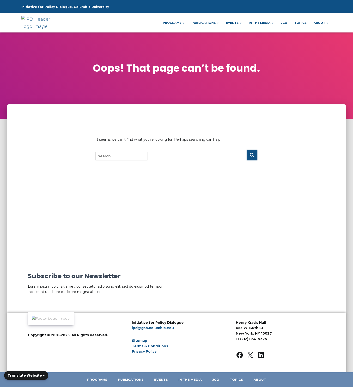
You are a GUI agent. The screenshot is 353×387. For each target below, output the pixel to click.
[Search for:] (171, 159)
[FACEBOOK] (239, 355)
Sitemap (139, 340)
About (320, 23)
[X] (250, 355)
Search (317, 9)
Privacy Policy (144, 351)
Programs (172, 23)
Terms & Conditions (150, 346)
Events (232, 23)
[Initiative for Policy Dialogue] (38, 23)
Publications (204, 23)
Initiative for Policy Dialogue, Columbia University (65, 7)
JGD (284, 23)
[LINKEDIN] (261, 355)
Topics (300, 23)
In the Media (260, 23)
